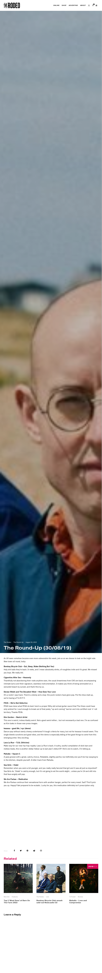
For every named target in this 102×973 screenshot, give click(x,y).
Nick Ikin (7, 897)
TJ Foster (72, 897)
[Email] (41, 851)
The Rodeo (7, 642)
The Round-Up (18, 642)
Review (80, 897)
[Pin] (27, 851)
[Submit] (34, 851)
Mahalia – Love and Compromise (78, 901)
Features (15, 897)
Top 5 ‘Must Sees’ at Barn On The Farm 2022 (17, 901)
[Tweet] (21, 851)
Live (47, 897)
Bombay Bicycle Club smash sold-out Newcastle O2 (49, 901)
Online (56, 5)
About (83, 5)
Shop (64, 5)
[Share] (14, 851)
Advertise (73, 5)
